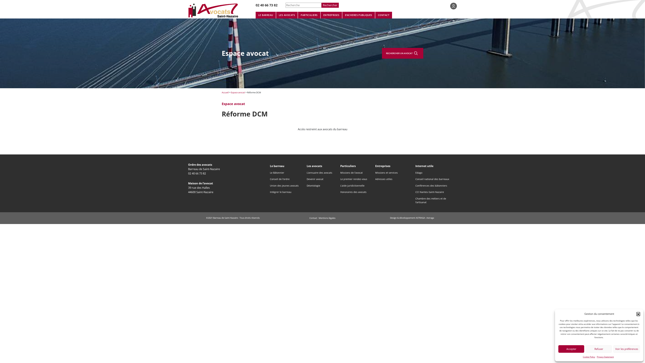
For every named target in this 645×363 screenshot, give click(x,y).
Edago (418, 172)
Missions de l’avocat (351, 172)
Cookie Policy (589, 356)
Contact (383, 15)
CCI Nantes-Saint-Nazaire (429, 192)
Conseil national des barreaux (432, 179)
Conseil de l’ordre (280, 179)
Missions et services (386, 172)
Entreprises (331, 15)
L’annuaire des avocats (319, 172)
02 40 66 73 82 (266, 5)
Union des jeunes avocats (284, 185)
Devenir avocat (315, 179)
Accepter (571, 349)
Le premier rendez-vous (353, 179)
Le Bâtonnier (277, 172)
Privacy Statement (605, 356)
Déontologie (313, 185)
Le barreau (265, 15)
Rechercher (330, 5)
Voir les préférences (626, 349)
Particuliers (309, 15)
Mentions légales (327, 218)
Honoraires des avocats (353, 192)
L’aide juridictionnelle (352, 185)
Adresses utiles (383, 179)
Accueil (225, 92)
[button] (638, 314)
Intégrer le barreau (280, 192)
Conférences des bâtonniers (431, 185)
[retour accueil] (214, 10)
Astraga (430, 217)
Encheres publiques (358, 15)
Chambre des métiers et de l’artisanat (430, 200)
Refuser (598, 349)
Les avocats (287, 15)
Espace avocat (238, 92)
